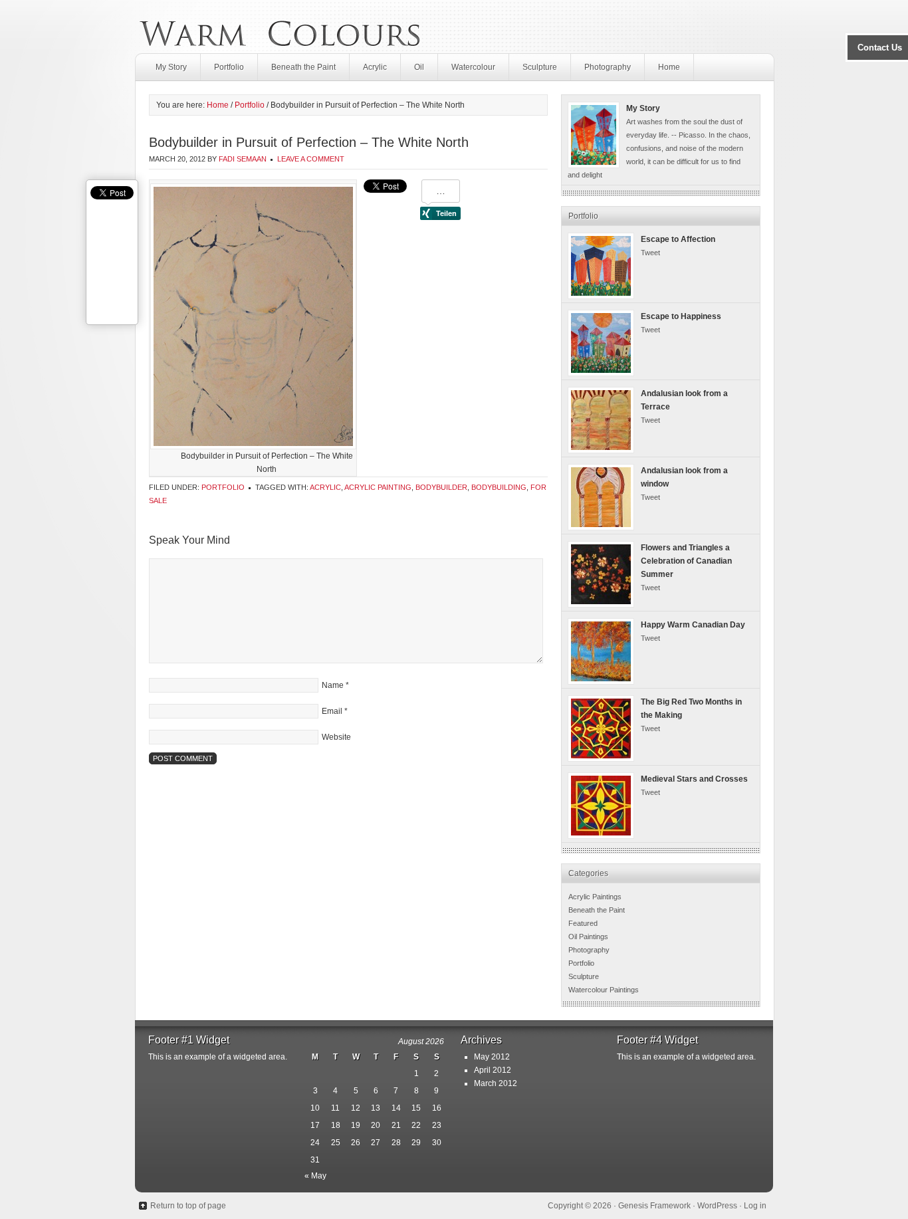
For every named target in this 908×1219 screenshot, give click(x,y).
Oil (419, 67)
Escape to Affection (678, 239)
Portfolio (229, 67)
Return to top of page (188, 1205)
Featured (583, 923)
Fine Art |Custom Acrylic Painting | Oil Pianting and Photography (279, 26)
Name (333, 685)
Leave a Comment (310, 159)
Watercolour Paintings (603, 990)
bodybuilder (441, 487)
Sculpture (539, 67)
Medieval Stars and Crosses (694, 779)
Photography (607, 67)
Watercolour (473, 67)
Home (669, 67)
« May (315, 1175)
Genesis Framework (654, 1205)
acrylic (325, 487)
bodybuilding (498, 487)
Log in (755, 1205)
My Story (171, 67)
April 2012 (492, 1070)
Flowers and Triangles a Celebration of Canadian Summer (686, 561)
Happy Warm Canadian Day (693, 624)
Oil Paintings (588, 937)
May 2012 (492, 1056)
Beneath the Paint (303, 67)
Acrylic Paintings (595, 897)
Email (332, 711)
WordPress (717, 1205)
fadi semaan (243, 159)
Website (336, 737)
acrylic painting (377, 487)
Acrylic (375, 67)
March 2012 (495, 1083)
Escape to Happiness (681, 316)
